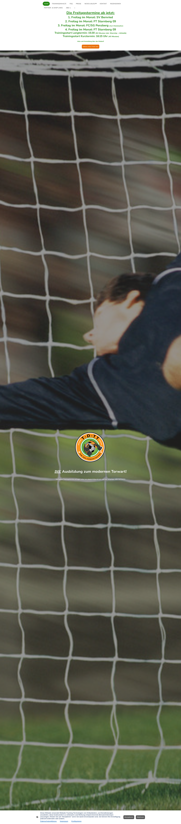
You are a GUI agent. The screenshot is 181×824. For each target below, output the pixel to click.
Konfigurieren (76, 821)
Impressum (64, 821)
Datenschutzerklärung (48, 821)
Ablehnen (140, 817)
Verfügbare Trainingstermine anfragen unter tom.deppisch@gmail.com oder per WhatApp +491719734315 (90, 479)
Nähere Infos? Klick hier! (90, 47)
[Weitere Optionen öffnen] (75, 8)
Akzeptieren (128, 817)
